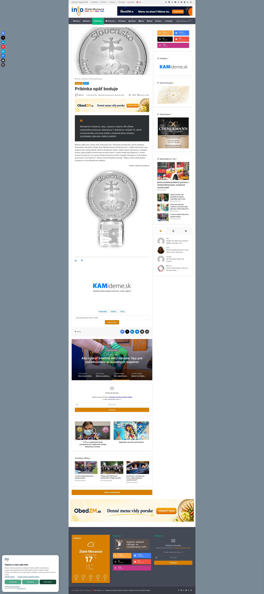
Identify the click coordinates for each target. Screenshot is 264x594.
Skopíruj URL (112, 322)
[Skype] (3, 51)
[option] (112, 359)
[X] (127, 332)
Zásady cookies (10, 577)
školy (114, 311)
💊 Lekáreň (130, 2)
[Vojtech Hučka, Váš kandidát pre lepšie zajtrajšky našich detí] (163, 197)
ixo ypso (168, 256)
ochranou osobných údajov (182, 548)
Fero (167, 238)
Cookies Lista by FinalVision (12, 586)
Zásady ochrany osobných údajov (139, 590)
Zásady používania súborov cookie (117, 590)
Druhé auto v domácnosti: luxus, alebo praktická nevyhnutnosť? (135, 478)
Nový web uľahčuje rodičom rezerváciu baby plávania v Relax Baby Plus (179, 207)
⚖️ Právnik (103, 2)
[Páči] (75, 261)
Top (122, 311)
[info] (88, 11)
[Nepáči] (82, 261)
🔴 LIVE (138, 2)
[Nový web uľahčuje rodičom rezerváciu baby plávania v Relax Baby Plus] (163, 207)
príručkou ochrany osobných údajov (120, 397)
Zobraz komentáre (112, 492)
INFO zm (81, 95)
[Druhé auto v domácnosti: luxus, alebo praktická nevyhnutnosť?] (137, 467)
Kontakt (169, 21)
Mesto (87, 21)
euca (167, 247)
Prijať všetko (48, 582)
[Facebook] (122, 332)
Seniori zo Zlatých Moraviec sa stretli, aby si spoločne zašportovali (112, 360)
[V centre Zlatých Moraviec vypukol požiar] (86, 467)
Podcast (123, 21)
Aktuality (98, 21)
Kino (142, 21)
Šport (86, 83)
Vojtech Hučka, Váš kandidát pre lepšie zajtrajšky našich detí (177, 197)
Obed (150, 21)
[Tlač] (147, 332)
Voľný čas (110, 21)
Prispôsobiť (13, 582)
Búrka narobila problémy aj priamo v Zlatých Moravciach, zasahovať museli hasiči (173, 185)
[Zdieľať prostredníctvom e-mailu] (142, 332)
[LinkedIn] (132, 332)
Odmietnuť (30, 582)
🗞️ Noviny (112, 2)
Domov (77, 21)
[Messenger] (137, 332)
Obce (159, 21)
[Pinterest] (3, 47)
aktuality (103, 311)
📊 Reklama (94, 2)
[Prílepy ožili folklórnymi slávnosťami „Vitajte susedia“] (112, 467)
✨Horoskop (121, 2)
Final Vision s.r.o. (98, 590)
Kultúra (133, 21)
